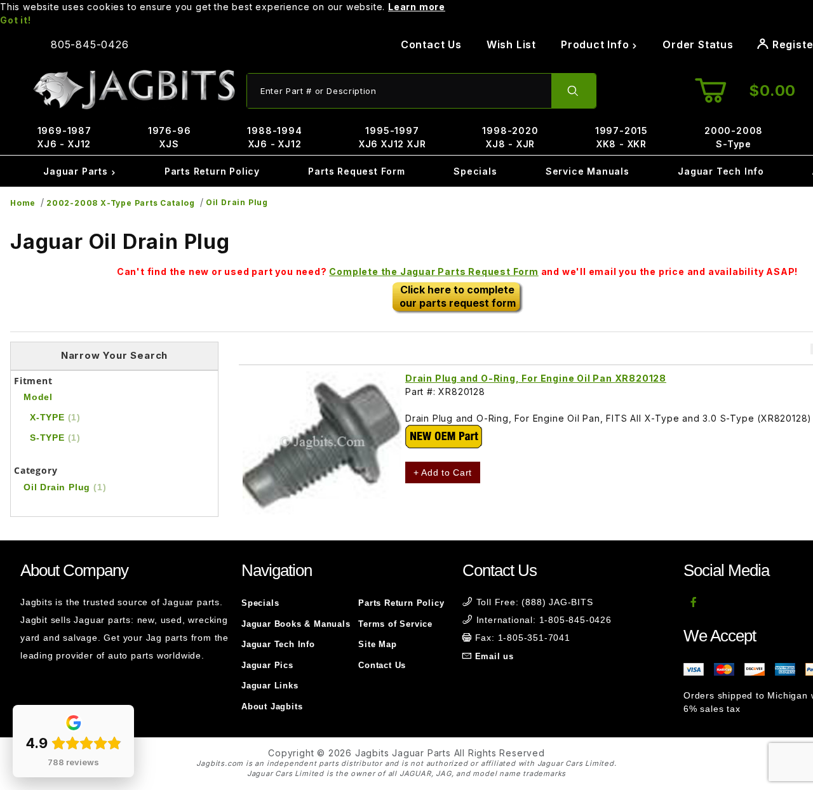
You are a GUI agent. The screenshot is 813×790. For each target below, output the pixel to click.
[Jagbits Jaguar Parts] (133, 89)
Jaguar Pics (267, 665)
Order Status (698, 44)
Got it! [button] (15, 20)
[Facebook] (693, 602)
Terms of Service (395, 624)
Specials (475, 171)
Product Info (596, 44)
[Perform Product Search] (573, 91)
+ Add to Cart (442, 472)
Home (23, 203)
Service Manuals (587, 171)
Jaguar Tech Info (721, 171)
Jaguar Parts (77, 171)
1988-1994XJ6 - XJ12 (274, 137)
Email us (494, 656)
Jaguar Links (270, 685)
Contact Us (431, 44)
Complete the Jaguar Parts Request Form (433, 271)
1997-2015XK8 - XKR (621, 137)
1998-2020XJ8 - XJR (510, 137)
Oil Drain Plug (237, 202)
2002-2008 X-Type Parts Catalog (120, 203)
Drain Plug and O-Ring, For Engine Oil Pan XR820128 (535, 378)
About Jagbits (271, 706)
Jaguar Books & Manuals (296, 624)
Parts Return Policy (212, 171)
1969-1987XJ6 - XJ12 (64, 137)
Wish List (511, 44)
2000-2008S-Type (733, 137)
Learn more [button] (416, 6)
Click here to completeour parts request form (458, 296)
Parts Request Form (356, 171)
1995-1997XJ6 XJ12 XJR (392, 137)
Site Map (377, 644)
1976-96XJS (169, 137)
